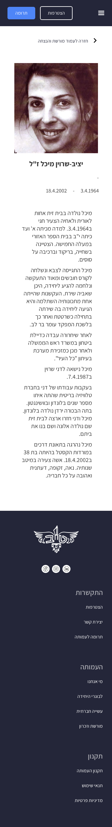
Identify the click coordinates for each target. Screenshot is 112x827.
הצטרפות (56, 13)
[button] (101, 13)
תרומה (21, 13)
